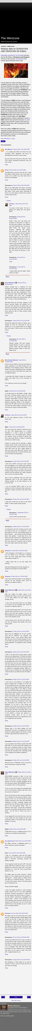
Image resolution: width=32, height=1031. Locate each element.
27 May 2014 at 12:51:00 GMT (21, 631)
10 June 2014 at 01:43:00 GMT (17, 853)
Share (3, 141)
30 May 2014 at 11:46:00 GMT (22, 841)
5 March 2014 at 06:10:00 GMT (21, 185)
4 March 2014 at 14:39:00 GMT (21, 149)
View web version (16, 1000)
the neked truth (9, 841)
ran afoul (27, 120)
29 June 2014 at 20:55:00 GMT (21, 937)
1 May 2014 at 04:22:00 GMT (19, 415)
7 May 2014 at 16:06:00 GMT (17, 427)
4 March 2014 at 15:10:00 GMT (17, 170)
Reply (6, 164)
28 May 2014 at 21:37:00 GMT (21, 726)
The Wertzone (10, 38)
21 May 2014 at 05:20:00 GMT (19, 550)
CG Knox (11, 203)
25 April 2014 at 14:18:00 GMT (17, 391)
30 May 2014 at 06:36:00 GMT (17, 829)
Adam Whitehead (10, 282)
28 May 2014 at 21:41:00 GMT (21, 741)
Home (16, 997)
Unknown (7, 550)
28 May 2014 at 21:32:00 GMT (21, 679)
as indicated (19, 59)
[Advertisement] (16, 19)
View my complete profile (7, 1015)
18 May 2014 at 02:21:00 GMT (21, 499)
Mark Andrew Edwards (11, 360)
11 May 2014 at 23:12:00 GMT (21, 461)
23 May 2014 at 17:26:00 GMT (19, 576)
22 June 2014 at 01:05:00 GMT (19, 913)
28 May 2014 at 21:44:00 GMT (21, 760)
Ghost (7, 170)
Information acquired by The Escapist (12, 55)
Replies (9, 200)
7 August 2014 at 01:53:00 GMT (21, 959)
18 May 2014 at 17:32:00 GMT (21, 526)
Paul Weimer (8, 149)
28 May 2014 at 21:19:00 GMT (21, 652)
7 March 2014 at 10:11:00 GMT (21, 320)
